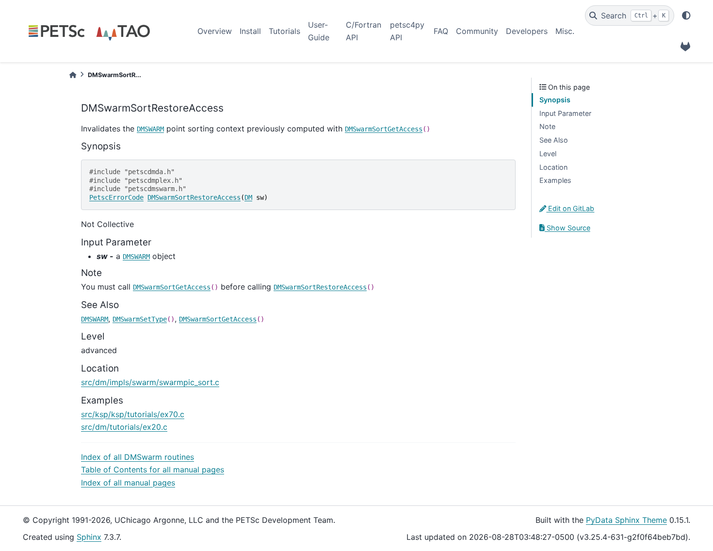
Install (250, 31)
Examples (555, 180)
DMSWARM (150, 129)
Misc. (564, 31)
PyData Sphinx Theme (626, 520)
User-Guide (318, 31)
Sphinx (89, 537)
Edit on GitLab (570, 208)
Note (547, 126)
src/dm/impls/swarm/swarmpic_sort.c (150, 382)
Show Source (567, 228)
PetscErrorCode (116, 197)
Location (553, 167)
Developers (527, 31)
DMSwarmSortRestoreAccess (194, 197)
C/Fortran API (363, 31)
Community (477, 31)
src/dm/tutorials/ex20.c (124, 427)
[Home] (72, 75)
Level (547, 153)
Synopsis (554, 100)
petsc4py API (407, 31)
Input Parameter (565, 113)
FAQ (441, 31)
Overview (214, 31)
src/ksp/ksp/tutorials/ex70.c (132, 414)
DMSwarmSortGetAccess (383, 129)
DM (248, 197)
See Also (553, 140)
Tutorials (284, 31)
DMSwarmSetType (140, 319)
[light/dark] (686, 15)
